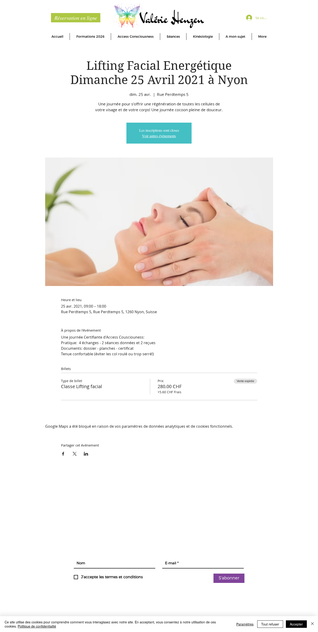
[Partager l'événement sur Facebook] (63, 454)
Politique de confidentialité (37, 626)
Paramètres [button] (245, 624)
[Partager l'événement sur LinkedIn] (86, 454)
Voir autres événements (159, 135)
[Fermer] (312, 624)
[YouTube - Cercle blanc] (164, 491)
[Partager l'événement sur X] (74, 454)
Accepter (296, 624)
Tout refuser (270, 624)
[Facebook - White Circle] (154, 491)
